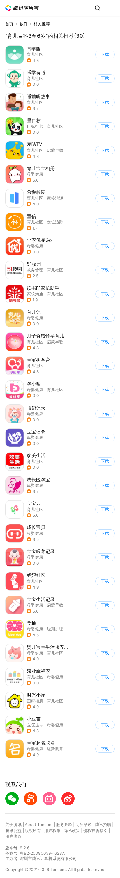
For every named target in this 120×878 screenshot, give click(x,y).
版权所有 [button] (33, 830)
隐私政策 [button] (72, 830)
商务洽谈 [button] (83, 824)
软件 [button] (24, 24)
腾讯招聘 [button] (103, 824)
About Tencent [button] (39, 824)
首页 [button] (9, 24)
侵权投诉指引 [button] (95, 830)
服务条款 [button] (64, 824)
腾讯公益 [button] (13, 830)
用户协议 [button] (13, 836)
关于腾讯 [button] (13, 824)
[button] (22, 8)
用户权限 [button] (52, 830)
